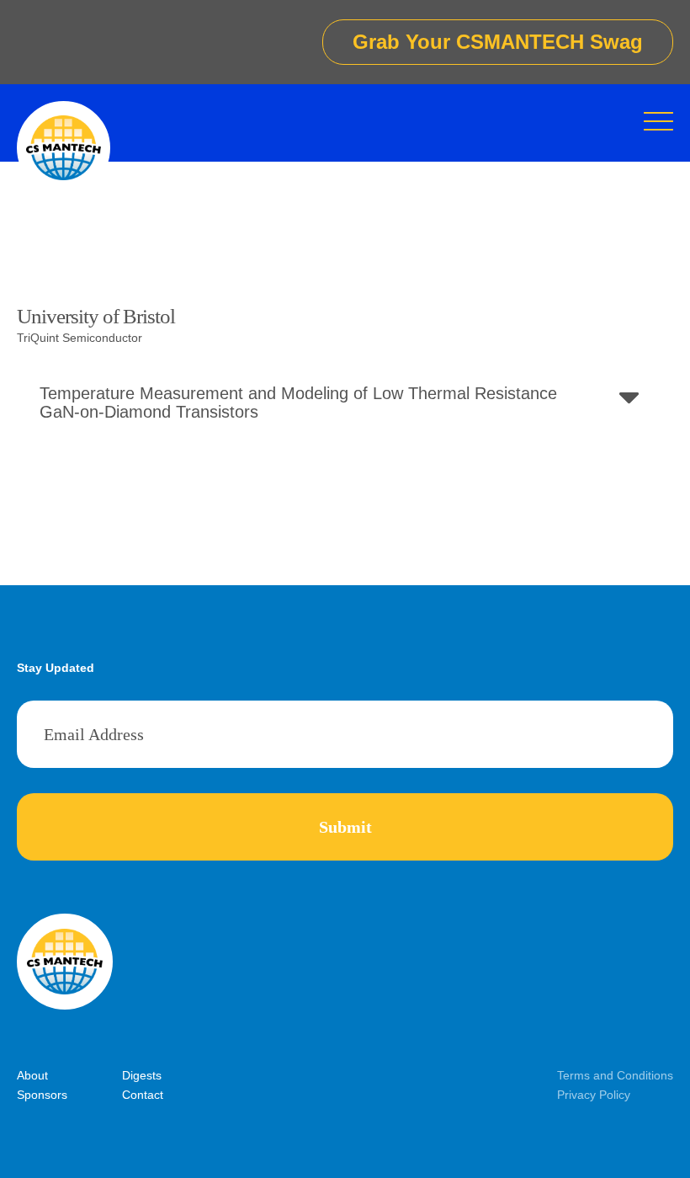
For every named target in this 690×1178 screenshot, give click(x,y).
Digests (142, 1075)
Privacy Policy (593, 1094)
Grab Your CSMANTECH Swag (498, 41)
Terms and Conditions (615, 1075)
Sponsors (42, 1094)
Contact (142, 1094)
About (32, 1075)
